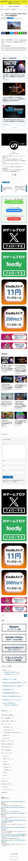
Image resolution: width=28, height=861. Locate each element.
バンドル (6, 724)
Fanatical (6, 735)
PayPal (5, 781)
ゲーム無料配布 (10, 18)
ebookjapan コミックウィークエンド (12, 699)
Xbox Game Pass (8, 747)
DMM (5, 772)
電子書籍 (6, 764)
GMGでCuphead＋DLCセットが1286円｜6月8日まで (13, 827)
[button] (3, 33)
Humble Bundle (7, 727)
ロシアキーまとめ (7, 789)
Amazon (6, 756)
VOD (5, 775)
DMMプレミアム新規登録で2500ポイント (13, 682)
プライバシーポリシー (14, 856)
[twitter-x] (13, 175)
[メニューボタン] (26, 6)
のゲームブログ (14, 6)
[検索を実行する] (25, 615)
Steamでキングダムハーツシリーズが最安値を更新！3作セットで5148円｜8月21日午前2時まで (14, 835)
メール (4, 465)
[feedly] (13, 854)
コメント (5, 443)
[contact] (15, 175)
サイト (4, 470)
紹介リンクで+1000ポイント (12, 705)
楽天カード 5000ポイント (9, 703)
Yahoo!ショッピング (8, 758)
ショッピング (7, 753)
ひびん (4, 828)
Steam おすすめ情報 (9, 715)
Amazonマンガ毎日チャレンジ (12, 672)
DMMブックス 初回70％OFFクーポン (12, 696)
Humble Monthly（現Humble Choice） (13, 732)
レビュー (6, 778)
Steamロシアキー (8, 784)
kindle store (7, 767)
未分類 (5, 792)
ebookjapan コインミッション (12, 674)
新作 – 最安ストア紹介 (9, 721)
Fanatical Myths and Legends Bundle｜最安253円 (12, 801)
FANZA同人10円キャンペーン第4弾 (12, 686)
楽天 (5, 761)
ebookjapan (7, 769)
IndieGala (6, 738)
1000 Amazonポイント (8, 689)
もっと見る (14, 127)
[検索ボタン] (2, 6)
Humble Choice (8, 729)
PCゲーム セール (8, 741)
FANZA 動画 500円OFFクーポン (11, 692)
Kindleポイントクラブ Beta (9, 679)
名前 (3, 460)
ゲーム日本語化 (7, 750)
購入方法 (6, 787)
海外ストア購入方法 (8, 744)
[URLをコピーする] (25, 33)
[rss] (15, 854)
